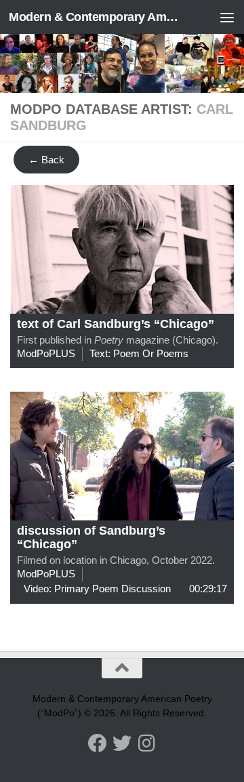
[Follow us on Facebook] (97, 743)
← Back (46, 159)
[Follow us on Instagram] (146, 743)
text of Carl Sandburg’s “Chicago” (115, 324)
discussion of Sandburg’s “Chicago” (91, 537)
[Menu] (227, 17)
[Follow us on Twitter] (122, 743)
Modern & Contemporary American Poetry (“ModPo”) (96, 17)
